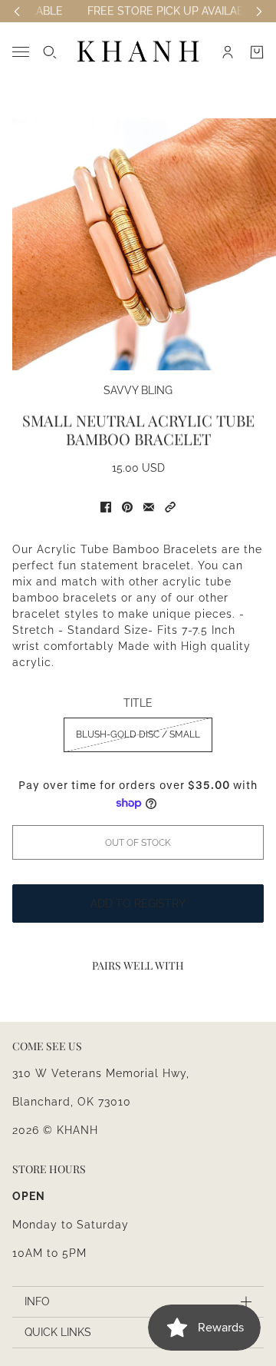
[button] (170, 507)
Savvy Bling (138, 390)
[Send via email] (148, 507)
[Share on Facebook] (105, 507)
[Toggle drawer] (20, 52)
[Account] (227, 52)
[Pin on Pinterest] (127, 507)
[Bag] (256, 52)
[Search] (49, 52)
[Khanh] (138, 52)
